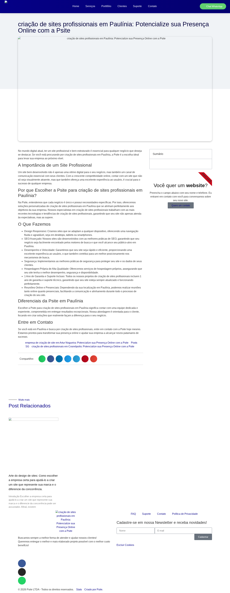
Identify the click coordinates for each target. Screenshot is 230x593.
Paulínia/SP (24, 554)
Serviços (90, 6)
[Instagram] (22, 572)
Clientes (122, 6)
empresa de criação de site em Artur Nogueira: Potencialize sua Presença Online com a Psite (76, 342)
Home (75, 6)
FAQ (133, 514)
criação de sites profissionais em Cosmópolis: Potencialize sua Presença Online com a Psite (83, 346)
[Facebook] (22, 563)
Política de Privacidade (185, 514)
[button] (42, 358)
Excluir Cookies (125, 545)
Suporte (137, 6)
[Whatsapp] (22, 581)
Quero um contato (180, 205)
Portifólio (106, 6)
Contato (152, 6)
